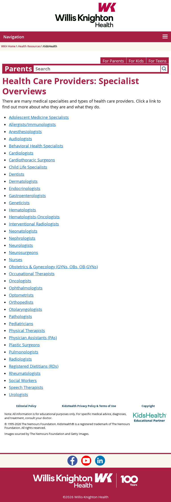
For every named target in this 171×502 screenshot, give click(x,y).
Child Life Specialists (28, 167)
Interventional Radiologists (34, 224)
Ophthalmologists (26, 288)
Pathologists (20, 316)
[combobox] (97, 68)
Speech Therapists (26, 387)
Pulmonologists (23, 352)
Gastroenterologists (27, 195)
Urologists (18, 394)
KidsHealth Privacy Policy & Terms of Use (89, 406)
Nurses (15, 259)
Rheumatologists (25, 373)
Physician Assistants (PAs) (33, 337)
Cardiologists (21, 153)
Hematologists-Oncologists (34, 216)
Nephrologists (22, 238)
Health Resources (29, 46)
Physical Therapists (27, 330)
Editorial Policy (26, 406)
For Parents (113, 61)
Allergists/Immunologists (32, 124)
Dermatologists (23, 181)
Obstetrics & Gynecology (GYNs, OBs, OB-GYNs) (53, 266)
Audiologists (20, 138)
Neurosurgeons (23, 252)
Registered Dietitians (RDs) (33, 366)
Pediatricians (21, 323)
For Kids (136, 61)
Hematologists (22, 210)
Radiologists (20, 359)
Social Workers (23, 380)
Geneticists (19, 202)
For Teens (158, 61)
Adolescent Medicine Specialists (39, 117)
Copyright (148, 406)
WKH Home (8, 46)
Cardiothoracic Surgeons (32, 160)
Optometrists (21, 295)
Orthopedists (21, 302)
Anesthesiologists (25, 131)
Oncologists (20, 280)
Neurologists (21, 245)
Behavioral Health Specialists (36, 146)
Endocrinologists (24, 188)
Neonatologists (23, 231)
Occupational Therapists (32, 273)
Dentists (16, 174)
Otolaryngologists (25, 309)
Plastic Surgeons (24, 344)
